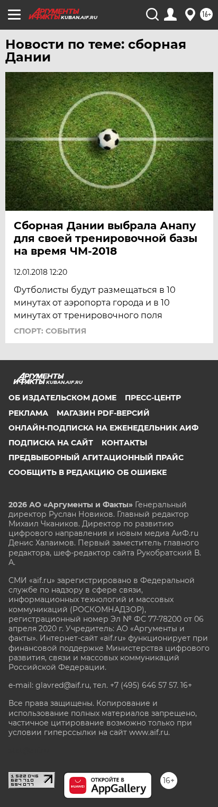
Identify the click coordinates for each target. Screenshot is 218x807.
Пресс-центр (153, 397)
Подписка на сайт (50, 442)
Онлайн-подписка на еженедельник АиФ (103, 428)
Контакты (124, 442)
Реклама (28, 413)
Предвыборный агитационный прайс (96, 457)
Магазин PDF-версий (103, 413)
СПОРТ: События (50, 331)
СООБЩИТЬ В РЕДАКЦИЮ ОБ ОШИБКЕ (87, 472)
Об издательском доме (62, 397)
